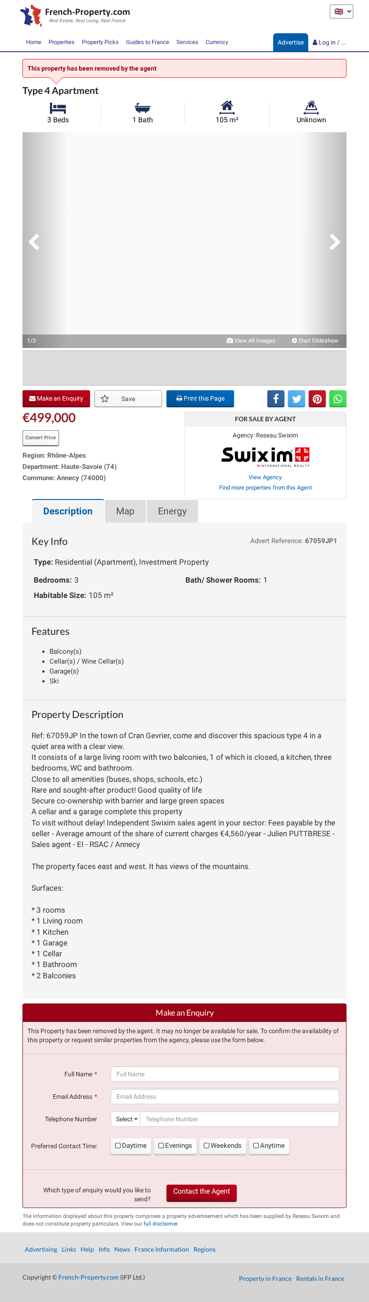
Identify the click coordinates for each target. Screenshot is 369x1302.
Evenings (178, 1145)
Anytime (272, 1145)
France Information (162, 1249)
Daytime (134, 1145)
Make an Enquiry (59, 398)
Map (125, 511)
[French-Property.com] (73, 16)
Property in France (265, 1278)
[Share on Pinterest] (317, 398)
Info (104, 1249)
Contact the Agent (201, 1191)
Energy (172, 511)
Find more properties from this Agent (265, 487)
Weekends (226, 1145)
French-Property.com (88, 1277)
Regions (205, 1249)
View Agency (265, 477)
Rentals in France (320, 1278)
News (122, 1249)
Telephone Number (71, 1119)
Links (69, 1249)
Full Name (78, 1074)
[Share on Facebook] (275, 398)
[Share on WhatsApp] (337, 398)
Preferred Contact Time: (64, 1146)
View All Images (254, 340)
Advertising (41, 1249)
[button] (45, 240)
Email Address (72, 1096)
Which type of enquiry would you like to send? (97, 1194)
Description (68, 511)
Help (87, 1249)
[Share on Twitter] (296, 398)
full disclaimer (160, 1224)
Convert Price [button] (41, 438)
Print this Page (203, 398)
